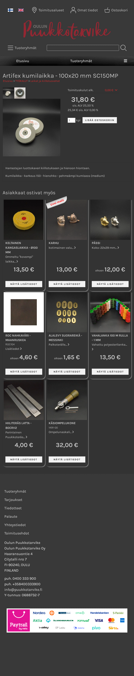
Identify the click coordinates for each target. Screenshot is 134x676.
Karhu (54, 243)
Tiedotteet (13, 508)
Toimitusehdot (16, 533)
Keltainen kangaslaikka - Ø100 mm (21, 247)
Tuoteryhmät (81, 61)
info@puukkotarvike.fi (23, 590)
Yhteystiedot (15, 525)
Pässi (96, 243)
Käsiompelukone (62, 423)
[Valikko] (125, 61)
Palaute (10, 516)
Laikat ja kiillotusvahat (45, 81)
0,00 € (109, 90)
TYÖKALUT (21, 81)
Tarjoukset (13, 500)
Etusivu (22, 61)
